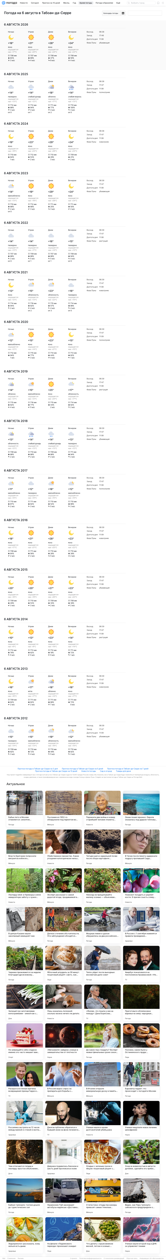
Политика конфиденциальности (90, 1258)
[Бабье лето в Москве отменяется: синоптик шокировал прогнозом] (24, 809)
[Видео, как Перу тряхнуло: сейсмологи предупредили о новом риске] (141, 1196)
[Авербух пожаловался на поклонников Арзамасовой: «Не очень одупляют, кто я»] (141, 964)
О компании (11, 1258)
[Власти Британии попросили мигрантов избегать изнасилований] (24, 848)
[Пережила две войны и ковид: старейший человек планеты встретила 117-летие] (102, 809)
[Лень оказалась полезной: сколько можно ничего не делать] (63, 1003)
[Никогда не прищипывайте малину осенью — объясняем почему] (102, 886)
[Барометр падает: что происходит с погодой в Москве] (141, 1080)
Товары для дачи (123, 771)
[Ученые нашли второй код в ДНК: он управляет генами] (141, 1235)
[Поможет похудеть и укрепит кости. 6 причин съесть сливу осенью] (141, 886)
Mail (3, 1258)
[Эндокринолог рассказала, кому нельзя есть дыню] (24, 1235)
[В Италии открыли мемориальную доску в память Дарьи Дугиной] (102, 1080)
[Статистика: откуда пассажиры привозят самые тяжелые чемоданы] (102, 1196)
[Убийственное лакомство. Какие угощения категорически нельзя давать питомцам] (63, 848)
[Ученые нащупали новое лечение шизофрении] (141, 1119)
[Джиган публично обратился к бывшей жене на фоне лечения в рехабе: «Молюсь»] (63, 1119)
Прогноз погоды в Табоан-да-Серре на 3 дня (38, 769)
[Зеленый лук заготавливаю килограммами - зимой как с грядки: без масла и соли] (24, 1003)
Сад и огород (106, 771)
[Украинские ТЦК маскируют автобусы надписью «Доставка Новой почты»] (63, 1196)
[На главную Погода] (11, 3)
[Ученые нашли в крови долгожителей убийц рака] (102, 1119)
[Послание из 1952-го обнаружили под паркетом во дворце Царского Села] (63, 809)
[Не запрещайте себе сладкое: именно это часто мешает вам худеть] (24, 1041)
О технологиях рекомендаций (114, 1258)
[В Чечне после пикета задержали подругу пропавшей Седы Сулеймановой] (141, 848)
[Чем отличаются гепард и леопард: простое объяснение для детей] (24, 1158)
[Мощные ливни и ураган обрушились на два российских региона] (102, 925)
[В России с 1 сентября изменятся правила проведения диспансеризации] (141, 925)
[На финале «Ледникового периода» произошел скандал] (63, 1235)
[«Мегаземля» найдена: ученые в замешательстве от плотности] (63, 1041)
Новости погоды (88, 771)
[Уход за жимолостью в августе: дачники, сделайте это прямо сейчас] (141, 1158)
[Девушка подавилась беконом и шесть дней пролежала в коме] (63, 1158)
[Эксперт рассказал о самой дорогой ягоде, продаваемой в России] (63, 886)
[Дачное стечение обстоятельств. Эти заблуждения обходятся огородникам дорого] (63, 925)
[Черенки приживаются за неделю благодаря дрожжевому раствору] (24, 964)
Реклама (21, 1258)
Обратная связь (131, 1258)
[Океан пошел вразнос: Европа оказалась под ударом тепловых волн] (141, 809)
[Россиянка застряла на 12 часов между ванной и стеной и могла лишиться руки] (24, 1119)
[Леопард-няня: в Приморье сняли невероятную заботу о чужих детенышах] (24, 886)
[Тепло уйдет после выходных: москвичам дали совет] (102, 964)
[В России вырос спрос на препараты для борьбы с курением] (63, 1080)
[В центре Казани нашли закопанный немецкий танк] (24, 925)
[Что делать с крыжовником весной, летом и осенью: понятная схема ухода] (102, 1235)
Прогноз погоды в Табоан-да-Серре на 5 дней (82, 769)
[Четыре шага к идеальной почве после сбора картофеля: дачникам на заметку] (102, 848)
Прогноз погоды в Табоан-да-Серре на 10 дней (56, 771)
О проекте (73, 1258)
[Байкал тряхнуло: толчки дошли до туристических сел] (24, 1196)
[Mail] (3, 3)
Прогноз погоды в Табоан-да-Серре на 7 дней (127, 769)
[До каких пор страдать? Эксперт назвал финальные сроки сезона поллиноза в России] (102, 1041)
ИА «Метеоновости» (157, 1258)
